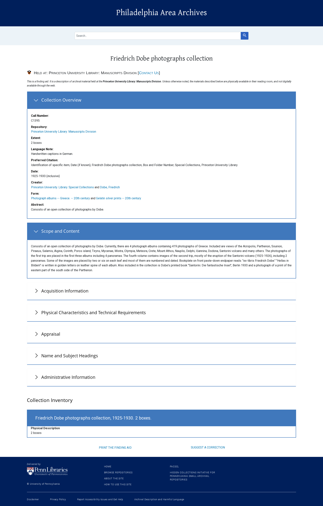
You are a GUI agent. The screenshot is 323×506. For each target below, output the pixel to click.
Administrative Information (68, 377)
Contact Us (149, 73)
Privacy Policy (58, 499)
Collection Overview (61, 100)
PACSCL (174, 466)
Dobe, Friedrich (110, 187)
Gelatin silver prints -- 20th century (118, 198)
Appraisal (50, 334)
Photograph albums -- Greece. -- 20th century (60, 198)
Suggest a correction (208, 447)
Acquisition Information (64, 291)
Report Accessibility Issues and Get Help (100, 499)
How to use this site (118, 484)
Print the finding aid (115, 447)
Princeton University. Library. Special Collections (62, 187)
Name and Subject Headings (69, 356)
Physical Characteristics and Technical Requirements (93, 312)
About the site (114, 478)
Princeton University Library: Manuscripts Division (63, 131)
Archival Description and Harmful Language (159, 499)
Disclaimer (33, 499)
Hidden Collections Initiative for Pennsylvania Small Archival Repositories (192, 476)
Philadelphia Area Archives (161, 12)
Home (108, 466)
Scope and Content (60, 231)
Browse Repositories (118, 472)
